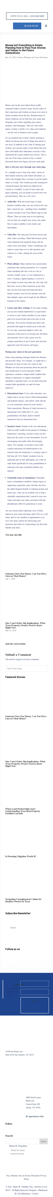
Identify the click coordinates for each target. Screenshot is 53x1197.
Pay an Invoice (25, 1175)
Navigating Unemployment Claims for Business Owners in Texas (23, 900)
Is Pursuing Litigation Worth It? (20, 856)
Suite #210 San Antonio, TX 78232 (19, 1054)
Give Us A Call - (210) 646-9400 (27, 16)
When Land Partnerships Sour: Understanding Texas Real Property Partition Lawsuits (22, 811)
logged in (19, 659)
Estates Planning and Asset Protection (33, 57)
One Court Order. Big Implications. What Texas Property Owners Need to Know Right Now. (25, 625)
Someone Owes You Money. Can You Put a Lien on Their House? (25, 575)
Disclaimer (35, 1175)
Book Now (31, 26)
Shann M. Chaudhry (18, 1146)
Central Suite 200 (33, 1104)
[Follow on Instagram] (12, 958)
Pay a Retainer (12, 1175)
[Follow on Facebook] (7, 958)
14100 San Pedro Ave (14, 1051)
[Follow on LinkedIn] (18, 958)
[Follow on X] (23, 958)
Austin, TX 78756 (33, 1107)
